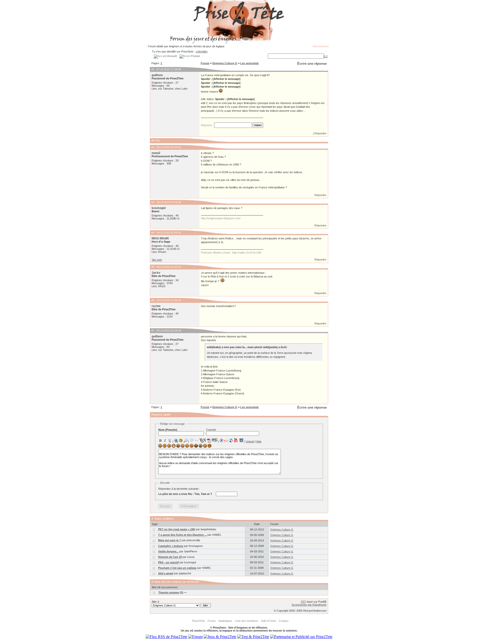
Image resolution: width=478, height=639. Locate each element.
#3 (152, 202)
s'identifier (201, 51)
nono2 (156, 153)
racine (156, 306)
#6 (152, 300)
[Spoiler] (214, 439)
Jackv (156, 272)
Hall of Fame (268, 620)
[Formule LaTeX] (202, 440)
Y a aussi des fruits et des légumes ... (182, 534)
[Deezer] (226, 440)
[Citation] (192, 440)
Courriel (211, 429)
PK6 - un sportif (168, 562)
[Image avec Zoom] (185, 440)
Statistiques (225, 620)
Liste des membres (246, 620)
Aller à (155, 601)
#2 (152, 147)
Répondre (320, 133)
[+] (325, 56)
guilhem (157, 75)
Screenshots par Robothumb (309, 604)
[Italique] (165, 440)
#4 (152, 232)
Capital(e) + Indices (170, 545)
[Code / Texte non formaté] (196, 440)
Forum (205, 63)
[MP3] (231, 440)
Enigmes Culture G (224, 63)
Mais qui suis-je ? (169, 540)
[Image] (181, 440)
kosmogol (159, 208)
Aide (258, 441)
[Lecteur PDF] (209, 440)
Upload (250, 441)
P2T (303, 601)
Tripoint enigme (168, 592)
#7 (152, 330)
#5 (152, 267)
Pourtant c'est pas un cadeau (177, 567)
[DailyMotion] (241, 440)
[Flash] (221, 440)
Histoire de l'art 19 (170, 556)
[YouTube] (236, 440)
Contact (283, 620)
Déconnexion (321, 46)
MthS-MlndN (160, 238)
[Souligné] (170, 440)
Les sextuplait (249, 63)
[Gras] (160, 440)
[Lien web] (176, 440)
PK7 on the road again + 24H (176, 529)
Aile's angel (165, 573)
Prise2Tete (198, 620)
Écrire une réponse (312, 63)
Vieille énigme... (168, 551)
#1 (152, 69)
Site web (157, 259)
